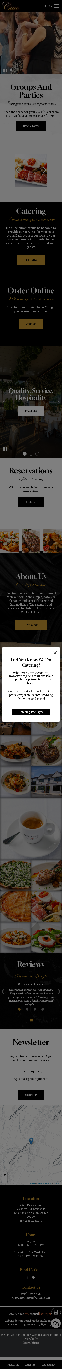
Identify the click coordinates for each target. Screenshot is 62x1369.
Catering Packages (31, 712)
